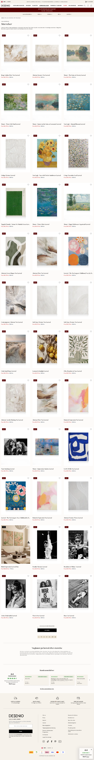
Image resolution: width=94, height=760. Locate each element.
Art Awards (45, 734)
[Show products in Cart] (91, 5)
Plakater (35, 5)
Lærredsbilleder (44, 5)
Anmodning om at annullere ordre (75, 731)
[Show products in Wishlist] (88, 5)
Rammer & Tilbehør (56, 5)
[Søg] (84, 6)
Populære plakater (18, 5)
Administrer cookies (73, 734)
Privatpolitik (19, 734)
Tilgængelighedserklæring (49, 728)
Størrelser (18, 18)
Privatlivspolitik (71, 728)
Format (49, 14)
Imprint (44, 720)
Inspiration (81, 5)
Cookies (70, 725)
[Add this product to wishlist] (28, 35)
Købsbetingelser (72, 722)
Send (20, 731)
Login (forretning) (47, 737)
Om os (44, 715)
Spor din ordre (71, 720)
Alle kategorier (27, 14)
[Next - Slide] (89, 680)
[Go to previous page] (38, 637)
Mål (59, 14)
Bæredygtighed (46, 725)
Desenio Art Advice (72, 715)
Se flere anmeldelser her (47, 689)
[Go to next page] (55, 637)
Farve (39, 14)
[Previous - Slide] (22, 680)
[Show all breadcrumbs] (2, 18)
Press (44, 717)
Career (44, 722)
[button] (86, 753)
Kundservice (71, 717)
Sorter (68, 14)
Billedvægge (72, 5)
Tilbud (65, 5)
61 (52, 637)
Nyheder (28, 5)
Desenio (51, 755)
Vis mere (47, 630)
